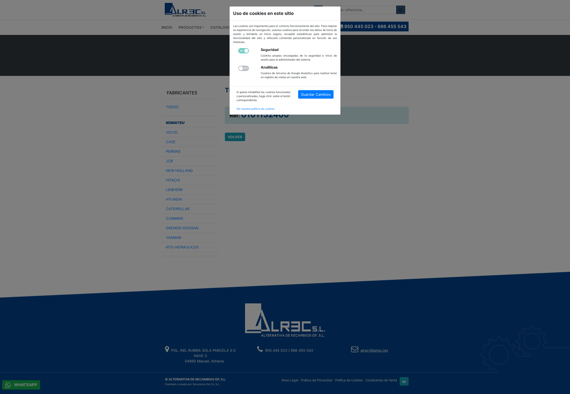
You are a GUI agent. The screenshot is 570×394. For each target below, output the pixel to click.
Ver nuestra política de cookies (255, 108)
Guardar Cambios (316, 94)
